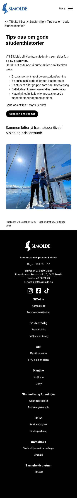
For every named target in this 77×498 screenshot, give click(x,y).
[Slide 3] (44, 204)
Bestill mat (38, 377)
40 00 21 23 (43, 278)
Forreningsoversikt (38, 407)
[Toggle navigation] (66, 8)
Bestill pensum (38, 353)
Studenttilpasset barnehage (38, 448)
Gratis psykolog (38, 431)
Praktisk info (38, 329)
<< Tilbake (11, 21)
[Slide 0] (33, 204)
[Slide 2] (40, 204)
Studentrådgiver (39, 424)
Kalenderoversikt (38, 400)
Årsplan (38, 454)
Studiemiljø (36, 21)
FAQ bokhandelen (38, 359)
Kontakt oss (38, 305)
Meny (38, 383)
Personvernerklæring (38, 312)
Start (23, 21)
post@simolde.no (43, 281)
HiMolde (38, 471)
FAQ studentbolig (38, 336)
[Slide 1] (37, 204)
